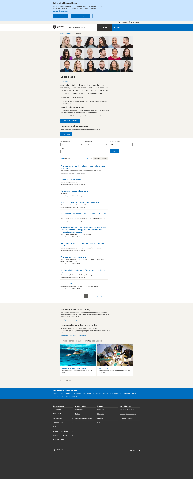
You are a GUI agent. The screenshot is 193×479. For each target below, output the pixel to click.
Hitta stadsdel (79, 409)
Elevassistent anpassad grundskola (75, 191)
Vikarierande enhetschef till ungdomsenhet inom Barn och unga (83, 167)
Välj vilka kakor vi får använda (103, 16)
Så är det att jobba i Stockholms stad (63, 393)
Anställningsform (65, 141)
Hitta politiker (100, 414)
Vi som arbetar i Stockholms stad (112, 393)
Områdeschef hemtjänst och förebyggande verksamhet (82, 271)
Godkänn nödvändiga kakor (80, 16)
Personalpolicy (104, 368)
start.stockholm (134, 450)
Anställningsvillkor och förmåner (73, 368)
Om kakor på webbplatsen (60, 11)
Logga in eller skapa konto (70, 120)
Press (98, 422)
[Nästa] (107, 296)
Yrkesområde (88, 141)
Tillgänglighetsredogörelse (127, 409)
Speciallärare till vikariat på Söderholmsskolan (79, 202)
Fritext (62, 148)
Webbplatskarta (135, 22)
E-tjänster (77, 414)
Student (134, 393)
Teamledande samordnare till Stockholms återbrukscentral (82, 244)
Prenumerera (66, 134)
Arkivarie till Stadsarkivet (70, 179)
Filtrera (114, 151)
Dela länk (65, 81)
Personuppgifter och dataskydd (68, 396)
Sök (106, 27)
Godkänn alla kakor (61, 16)
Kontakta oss (100, 409)
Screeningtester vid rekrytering (68, 320)
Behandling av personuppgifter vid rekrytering (72, 335)
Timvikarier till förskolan (70, 283)
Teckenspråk (123, 22)
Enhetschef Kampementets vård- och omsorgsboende (83, 213)
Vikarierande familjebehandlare (73, 257)
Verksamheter (126, 393)
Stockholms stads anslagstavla (83, 418)
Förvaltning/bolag (115, 141)
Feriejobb (55, 396)
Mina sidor (100, 418)
